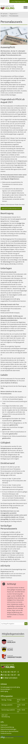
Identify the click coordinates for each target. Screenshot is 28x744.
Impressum (4, 725)
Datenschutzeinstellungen (8, 729)
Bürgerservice (13, 13)
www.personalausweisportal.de (11, 208)
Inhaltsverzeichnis (6, 733)
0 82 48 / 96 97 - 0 (11, 672)
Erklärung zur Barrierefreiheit (9, 731)
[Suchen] (25, 623)
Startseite (4, 13)
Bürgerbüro (4, 16)
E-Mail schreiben (10, 677)
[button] (25, 7)
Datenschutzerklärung (7, 727)
